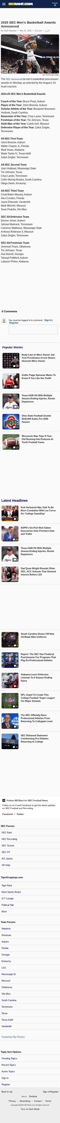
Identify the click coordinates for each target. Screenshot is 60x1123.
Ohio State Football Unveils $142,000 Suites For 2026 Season (36, 418)
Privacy (12, 1101)
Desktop (33, 1096)
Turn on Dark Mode (30, 1109)
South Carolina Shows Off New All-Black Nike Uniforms (37, 635)
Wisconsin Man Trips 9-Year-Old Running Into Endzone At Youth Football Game (37, 439)
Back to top (7, 1091)
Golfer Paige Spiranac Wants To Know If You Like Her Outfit (39, 376)
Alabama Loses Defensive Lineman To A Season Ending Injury (36, 677)
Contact (38, 1101)
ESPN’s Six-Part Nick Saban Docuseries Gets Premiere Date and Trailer (37, 530)
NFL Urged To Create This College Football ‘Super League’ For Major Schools (38, 697)
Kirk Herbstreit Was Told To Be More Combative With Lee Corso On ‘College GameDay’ (38, 510)
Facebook (7, 814)
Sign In (5, 1078)
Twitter (20, 814)
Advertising (25, 1101)
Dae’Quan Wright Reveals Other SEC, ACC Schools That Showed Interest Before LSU (38, 571)
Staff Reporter (10, 30)
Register (6, 1084)
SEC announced (14, 79)
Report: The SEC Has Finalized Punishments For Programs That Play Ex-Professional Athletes (38, 657)
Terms (48, 1101)
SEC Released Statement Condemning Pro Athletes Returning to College (34, 738)
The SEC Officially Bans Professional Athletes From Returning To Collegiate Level (36, 718)
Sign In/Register (50, 1091)
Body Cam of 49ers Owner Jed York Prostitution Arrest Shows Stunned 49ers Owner (38, 357)
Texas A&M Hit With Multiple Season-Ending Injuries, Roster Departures (38, 398)
